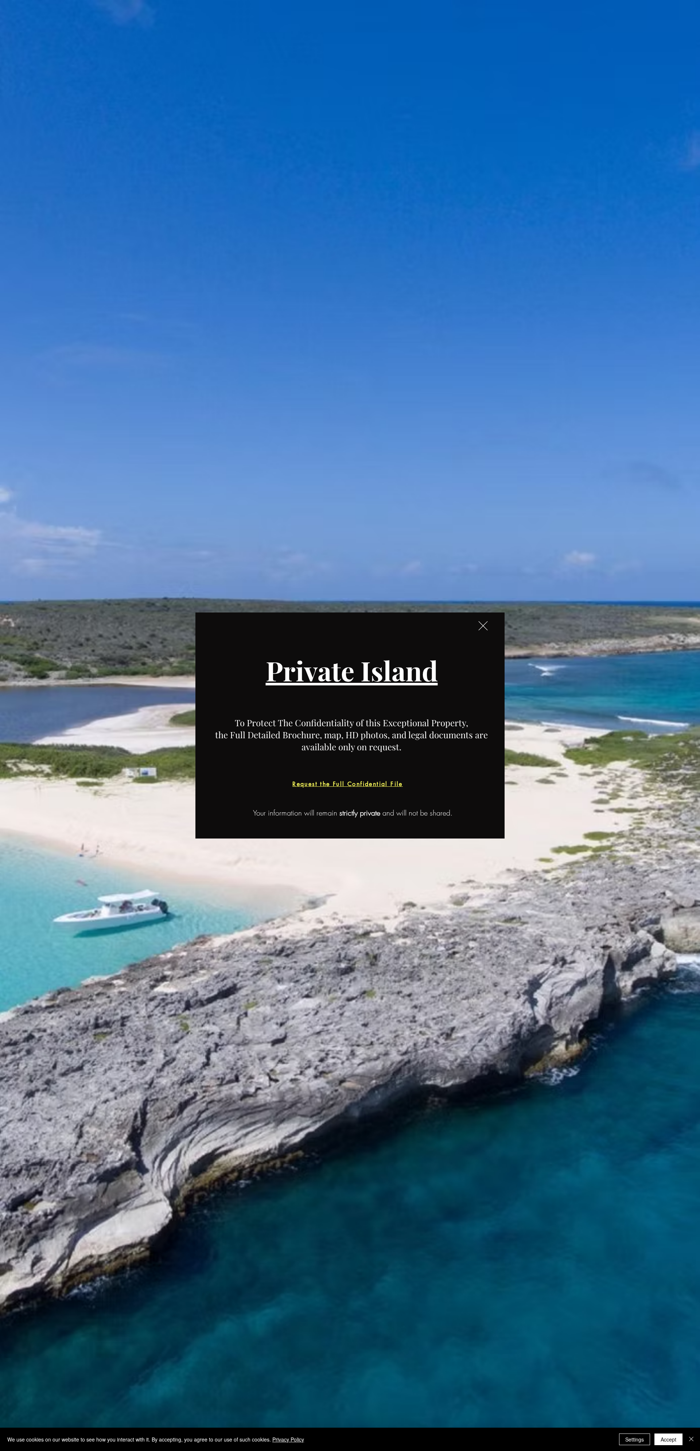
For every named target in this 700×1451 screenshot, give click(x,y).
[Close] (691, 1439)
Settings (634, 1439)
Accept (668, 1439)
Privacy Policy (288, 1439)
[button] (483, 625)
